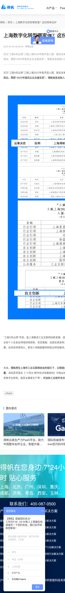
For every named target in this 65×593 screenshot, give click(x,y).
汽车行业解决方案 (46, 520)
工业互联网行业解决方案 (50, 553)
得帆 (2, 22)
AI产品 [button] (50, 8)
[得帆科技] (22, 7)
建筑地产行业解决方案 (49, 547)
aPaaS (9, 393)
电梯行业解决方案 (46, 560)
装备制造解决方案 (46, 527)
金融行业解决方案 (46, 540)
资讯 (10, 22)
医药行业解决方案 (46, 534)
